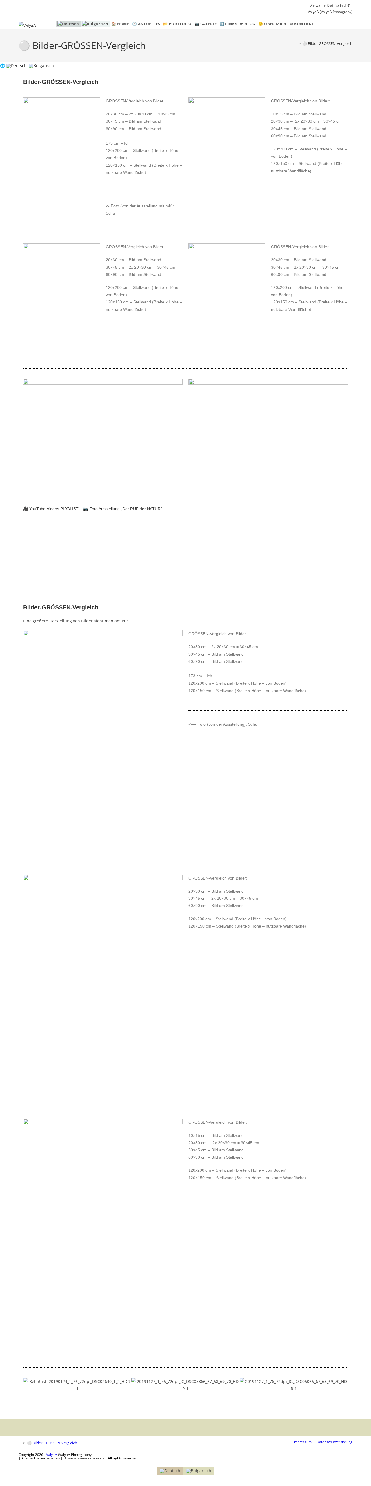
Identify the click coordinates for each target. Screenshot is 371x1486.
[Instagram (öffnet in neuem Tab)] (28, 9)
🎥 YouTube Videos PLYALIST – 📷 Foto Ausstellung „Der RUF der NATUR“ (92, 508)
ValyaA (313, 11)
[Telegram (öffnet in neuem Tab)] (43, 9)
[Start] (295, 43)
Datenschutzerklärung (334, 1441)
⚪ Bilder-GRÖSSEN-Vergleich (327, 43)
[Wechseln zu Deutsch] (16, 66)
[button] (29, 1385)
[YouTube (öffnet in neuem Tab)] (35, 9)
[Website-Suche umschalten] (318, 24)
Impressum (302, 1441)
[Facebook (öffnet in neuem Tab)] (21, 9)
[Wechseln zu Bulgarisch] (95, 24)
